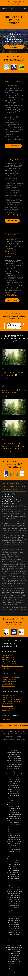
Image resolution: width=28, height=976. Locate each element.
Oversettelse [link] (14, 750)
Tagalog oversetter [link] (14, 905)
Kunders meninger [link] (14, 748)
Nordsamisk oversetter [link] (14, 820)
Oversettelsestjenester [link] (14, 752)
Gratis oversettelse (8, 686)
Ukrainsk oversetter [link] (14, 847)
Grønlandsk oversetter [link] (14, 797)
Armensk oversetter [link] (14, 853)
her (18, 532)
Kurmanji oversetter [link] (14, 884)
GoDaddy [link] (23, 739)
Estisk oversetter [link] (14, 787)
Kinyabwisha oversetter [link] (14, 943)
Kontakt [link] (14, 970)
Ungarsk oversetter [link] (14, 849)
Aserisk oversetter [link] (14, 855)
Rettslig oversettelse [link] (14, 760)
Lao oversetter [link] (14, 886)
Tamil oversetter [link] (14, 907)
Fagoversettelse (7, 684)
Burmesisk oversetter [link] (14, 859)
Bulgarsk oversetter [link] (14, 781)
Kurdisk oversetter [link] (14, 882)
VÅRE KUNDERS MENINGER (14, 46)
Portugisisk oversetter (9, 659)
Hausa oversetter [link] (13, 934)
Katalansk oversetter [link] (14, 804)
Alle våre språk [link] (14, 776)
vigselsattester (9, 251)
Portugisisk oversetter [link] (14, 824)
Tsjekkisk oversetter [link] (14, 843)
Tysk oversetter (7, 704)
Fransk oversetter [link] (14, 793)
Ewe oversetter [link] (14, 928)
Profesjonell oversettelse (10, 677)
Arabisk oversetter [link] (14, 851)
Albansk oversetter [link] (14, 777)
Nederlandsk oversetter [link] (14, 818)
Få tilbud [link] (14, 972)
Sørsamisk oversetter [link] (14, 841)
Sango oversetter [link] (14, 957)
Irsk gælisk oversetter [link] (14, 799)
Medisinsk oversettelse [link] (14, 768)
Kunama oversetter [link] (14, 951)
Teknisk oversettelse (9, 681)
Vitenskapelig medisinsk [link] (14, 772)
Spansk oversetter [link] (14, 837)
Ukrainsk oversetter (9, 661)
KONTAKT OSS (12, 220)
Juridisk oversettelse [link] (14, 758)
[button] (24, 8)
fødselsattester (10, 250)
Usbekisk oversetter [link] (14, 915)
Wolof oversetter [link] (14, 965)
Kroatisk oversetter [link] (14, 806)
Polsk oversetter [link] (14, 822)
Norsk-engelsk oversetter (11, 701)
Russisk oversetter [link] (14, 828)
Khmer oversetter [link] (14, 876)
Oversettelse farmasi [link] (14, 770)
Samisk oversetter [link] (14, 830)
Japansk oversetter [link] (14, 874)
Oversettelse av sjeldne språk (12, 666)
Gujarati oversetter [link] (14, 866)
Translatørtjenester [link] (14, 754)
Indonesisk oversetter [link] (14, 872)
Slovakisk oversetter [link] (13, 833)
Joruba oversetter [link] (14, 938)
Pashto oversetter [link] (14, 895)
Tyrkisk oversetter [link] (14, 909)
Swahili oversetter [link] (14, 961)
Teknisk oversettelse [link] (14, 762)
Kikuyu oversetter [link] (14, 942)
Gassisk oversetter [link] (14, 932)
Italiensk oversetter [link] (14, 803)
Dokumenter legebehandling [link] (14, 774)
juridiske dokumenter (14, 190)
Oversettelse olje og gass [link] (14, 764)
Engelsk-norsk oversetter (11, 699)
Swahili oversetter (8, 710)
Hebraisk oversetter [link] (14, 868)
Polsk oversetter (7, 706)
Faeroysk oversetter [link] (14, 789)
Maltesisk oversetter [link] (14, 816)
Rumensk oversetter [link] (14, 826)
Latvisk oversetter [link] (14, 808)
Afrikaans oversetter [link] (14, 920)
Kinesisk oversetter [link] (14, 878)
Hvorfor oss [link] (14, 745)
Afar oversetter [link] (14, 918)
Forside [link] (14, 743)
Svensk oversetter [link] (14, 839)
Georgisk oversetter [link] (14, 864)
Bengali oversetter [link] (14, 857)
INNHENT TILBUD (13, 146)
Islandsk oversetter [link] (14, 801)
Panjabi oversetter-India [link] (14, 891)
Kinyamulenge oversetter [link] (14, 945)
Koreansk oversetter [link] (13, 880)
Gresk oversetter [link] (14, 795)
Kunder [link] (14, 747)
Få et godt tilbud (10, 214)
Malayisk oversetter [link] (14, 887)
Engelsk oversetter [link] (14, 785)
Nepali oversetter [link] (14, 889)
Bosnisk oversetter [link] (14, 779)
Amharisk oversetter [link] (14, 922)
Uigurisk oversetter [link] (14, 911)
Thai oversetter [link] (14, 899)
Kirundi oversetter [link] (14, 949)
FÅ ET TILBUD (12, 300)
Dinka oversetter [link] (14, 926)
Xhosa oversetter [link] (14, 967)
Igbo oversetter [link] (14, 936)
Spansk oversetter (8, 657)
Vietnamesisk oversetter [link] (14, 916)
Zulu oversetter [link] (14, 969)
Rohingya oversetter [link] (14, 897)
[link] (10, 8)
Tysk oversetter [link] (14, 845)
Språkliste (5, 668)
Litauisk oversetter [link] (14, 810)
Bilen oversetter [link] (14, 924)
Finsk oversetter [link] (14, 791)
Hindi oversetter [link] (14, 870)
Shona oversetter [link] (14, 959)
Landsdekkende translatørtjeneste (11, 295)
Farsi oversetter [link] (14, 862)
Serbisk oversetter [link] (14, 831)
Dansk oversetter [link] (14, 783)
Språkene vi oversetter (10, 664)
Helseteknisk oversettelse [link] (14, 766)
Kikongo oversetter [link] (14, 940)
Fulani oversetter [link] (13, 930)
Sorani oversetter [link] (13, 903)
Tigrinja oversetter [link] (14, 963)
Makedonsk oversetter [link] (14, 814)
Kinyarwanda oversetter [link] (14, 947)
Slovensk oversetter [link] (14, 835)
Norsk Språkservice (8, 695)
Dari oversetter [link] (14, 860)
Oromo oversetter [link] (14, 955)
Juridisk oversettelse (9, 679)
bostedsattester (10, 253)
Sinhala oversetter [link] (14, 901)
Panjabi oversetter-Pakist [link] (14, 893)
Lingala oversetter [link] (14, 953)
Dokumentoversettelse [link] (14, 756)
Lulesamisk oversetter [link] (14, 812)
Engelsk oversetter (8, 655)
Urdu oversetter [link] (14, 913)
